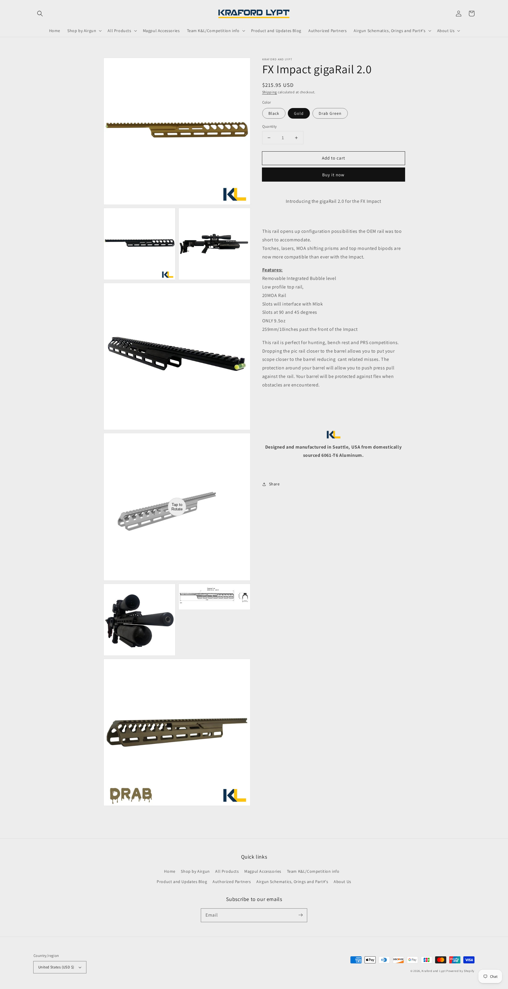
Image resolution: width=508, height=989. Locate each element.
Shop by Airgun (195, 871)
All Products (227, 871)
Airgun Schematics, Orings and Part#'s (292, 881)
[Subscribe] (300, 915)
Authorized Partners (232, 881)
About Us (342, 881)
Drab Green (330, 113)
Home (169, 871)
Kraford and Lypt (433, 971)
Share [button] (274, 484)
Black (273, 113)
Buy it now (333, 175)
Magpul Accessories (262, 871)
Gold (299, 113)
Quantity (269, 126)
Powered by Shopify (460, 971)
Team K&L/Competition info (313, 871)
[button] (40, 13)
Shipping (269, 92)
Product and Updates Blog (182, 881)
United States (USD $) (56, 967)
